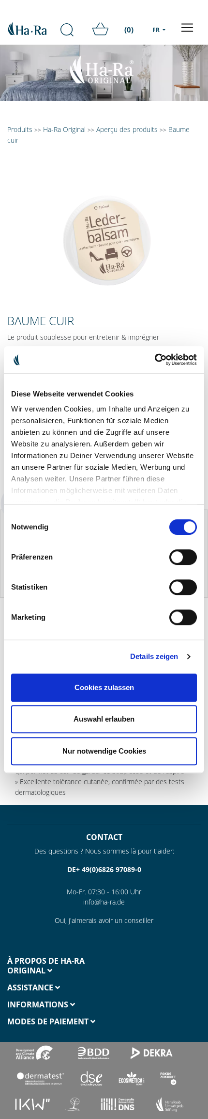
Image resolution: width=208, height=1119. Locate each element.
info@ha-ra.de (104, 901)
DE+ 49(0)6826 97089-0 (104, 869)
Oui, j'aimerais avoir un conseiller (104, 920)
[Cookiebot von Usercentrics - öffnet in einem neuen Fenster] (154, 359)
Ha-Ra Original (65, 129)
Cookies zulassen (104, 687)
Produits (19, 129)
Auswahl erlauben (104, 719)
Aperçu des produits (127, 129)
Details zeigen (154, 656)
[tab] (52, 965)
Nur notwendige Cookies (104, 751)
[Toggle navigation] (187, 27)
